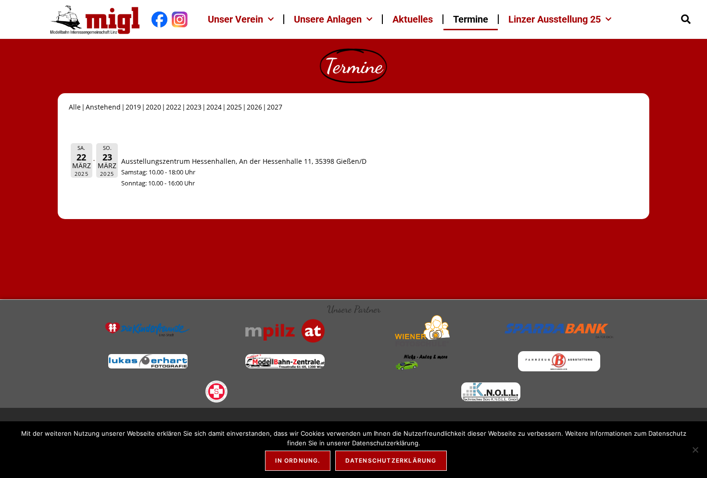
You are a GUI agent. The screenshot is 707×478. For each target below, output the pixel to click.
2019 (133, 106)
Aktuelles (412, 19)
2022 (173, 106)
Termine (470, 19)
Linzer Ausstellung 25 (554, 19)
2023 (194, 106)
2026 (254, 106)
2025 (234, 106)
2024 (214, 106)
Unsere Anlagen (328, 19)
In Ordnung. (297, 460)
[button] (685, 19)
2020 (153, 106)
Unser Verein (235, 19)
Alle (75, 106)
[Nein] (695, 449)
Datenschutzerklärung (391, 460)
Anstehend (103, 106)
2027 (274, 106)
